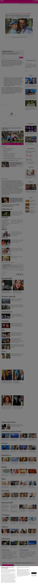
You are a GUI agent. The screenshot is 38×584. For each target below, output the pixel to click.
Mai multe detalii (8, 572)
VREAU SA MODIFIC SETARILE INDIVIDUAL (34, 575)
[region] (19, 575)
